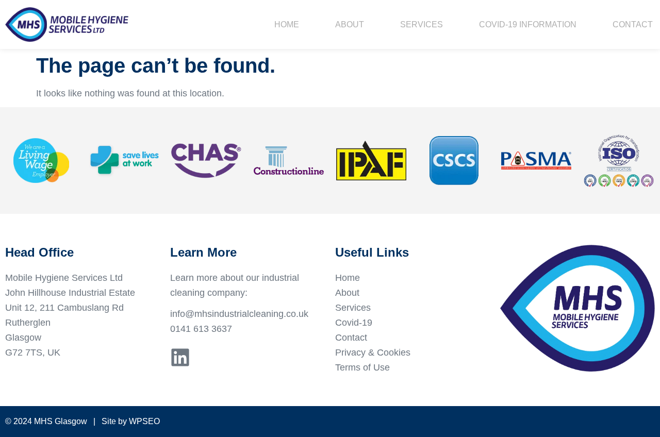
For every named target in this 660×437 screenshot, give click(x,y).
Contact (633, 24)
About (349, 24)
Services (421, 24)
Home (286, 24)
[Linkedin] (180, 357)
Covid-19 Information (527, 24)
